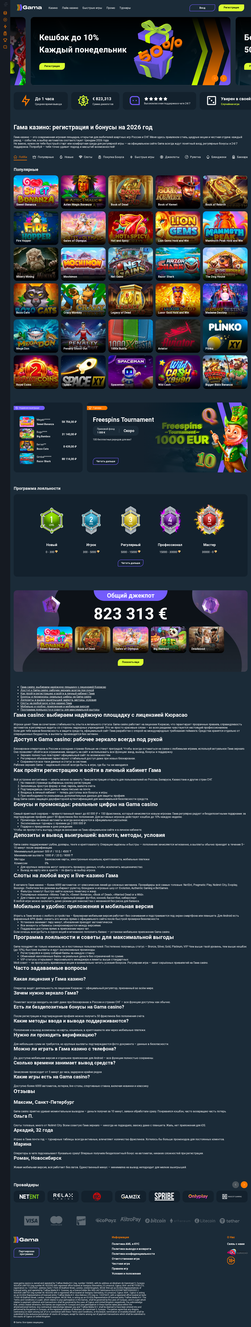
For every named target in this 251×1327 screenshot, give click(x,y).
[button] (215, 78)
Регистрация (231, 7)
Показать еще (130, 662)
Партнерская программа (26, 1252)
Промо (110, 8)
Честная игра (121, 1263)
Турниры (125, 8)
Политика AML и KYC (126, 1244)
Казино (53, 8)
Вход (202, 7)
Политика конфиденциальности (133, 1253)
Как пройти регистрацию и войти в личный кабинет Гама (57, 693)
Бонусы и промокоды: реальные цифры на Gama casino (55, 696)
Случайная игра (230, 104)
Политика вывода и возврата (131, 1248)
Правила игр (120, 1268)
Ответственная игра (126, 1258)
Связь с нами (236, 1244)
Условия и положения (126, 1273)
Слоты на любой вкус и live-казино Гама (46, 703)
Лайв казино (70, 8)
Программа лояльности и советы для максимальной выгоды (60, 709)
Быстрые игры (92, 8)
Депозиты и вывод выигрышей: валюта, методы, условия (58, 700)
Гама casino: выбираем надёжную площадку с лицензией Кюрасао (63, 687)
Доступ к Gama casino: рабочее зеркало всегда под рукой (57, 690)
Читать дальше (105, 461)
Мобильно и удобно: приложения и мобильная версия (54, 706)
